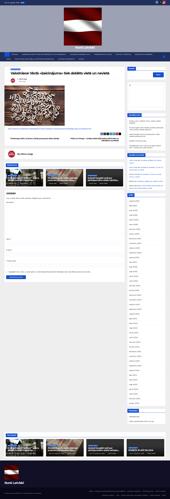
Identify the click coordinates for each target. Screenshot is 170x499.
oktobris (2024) (134, 304)
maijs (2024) (133, 328)
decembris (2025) (135, 239)
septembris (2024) (135, 309)
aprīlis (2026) (133, 220)
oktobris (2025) (134, 248)
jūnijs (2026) (133, 210)
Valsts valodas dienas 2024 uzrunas (141, 421)
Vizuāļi (81, 59)
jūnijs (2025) (133, 267)
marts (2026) (133, 224)
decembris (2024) (135, 295)
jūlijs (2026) (133, 206)
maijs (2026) (133, 215)
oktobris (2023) (134, 361)
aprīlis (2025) (133, 276)
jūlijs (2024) (133, 318)
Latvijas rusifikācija (66, 59)
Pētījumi (15, 54)
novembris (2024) (135, 300)
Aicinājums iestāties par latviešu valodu (150, 181)
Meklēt (132, 69)
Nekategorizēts (15, 69)
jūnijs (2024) (133, 323)
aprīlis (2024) (134, 333)
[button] (161, 57)
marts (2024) (133, 337)
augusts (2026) (134, 201)
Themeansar (37, 493)
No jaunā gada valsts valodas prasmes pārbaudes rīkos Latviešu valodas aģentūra (62, 180)
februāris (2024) (135, 342)
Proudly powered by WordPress (13, 493)
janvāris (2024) (134, 347)
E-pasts (9, 250)
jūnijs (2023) (133, 380)
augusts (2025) (134, 257)
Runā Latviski (85, 47)
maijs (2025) (133, 271)
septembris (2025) (135, 253)
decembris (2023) (135, 351)
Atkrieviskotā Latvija (103, 54)
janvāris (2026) (134, 234)
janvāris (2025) (134, 290)
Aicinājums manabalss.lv (80, 54)
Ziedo (8, 59)
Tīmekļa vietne (11, 261)
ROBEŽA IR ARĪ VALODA (137, 141)
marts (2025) (133, 281)
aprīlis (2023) (133, 389)
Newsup (30, 493)
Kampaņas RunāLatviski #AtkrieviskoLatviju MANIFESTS (44, 54)
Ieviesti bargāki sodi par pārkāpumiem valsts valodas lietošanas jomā (102, 180)
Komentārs (10, 202)
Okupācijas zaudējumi (143, 54)
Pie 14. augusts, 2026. (137, 453)
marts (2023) (133, 394)
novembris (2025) (135, 243)
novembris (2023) (135, 356)
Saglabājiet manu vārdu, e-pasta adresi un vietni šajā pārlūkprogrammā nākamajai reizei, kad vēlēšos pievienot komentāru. (49, 272)
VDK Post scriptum (123, 54)
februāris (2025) (134, 286)
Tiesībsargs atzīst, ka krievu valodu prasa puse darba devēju (34, 139)
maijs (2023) (133, 384)
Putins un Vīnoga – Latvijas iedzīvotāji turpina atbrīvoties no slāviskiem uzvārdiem (95, 140)
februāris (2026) (134, 229)
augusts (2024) (134, 314)
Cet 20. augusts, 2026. (17, 453)
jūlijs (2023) (133, 375)
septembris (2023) (135, 366)
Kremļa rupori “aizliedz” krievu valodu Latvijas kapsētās (23, 179)
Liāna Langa (23, 79)
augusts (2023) (134, 370)
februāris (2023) (134, 398)
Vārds (8, 239)
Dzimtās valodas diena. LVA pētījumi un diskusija (34, 59)
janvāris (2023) (134, 403)
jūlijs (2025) (133, 262)
